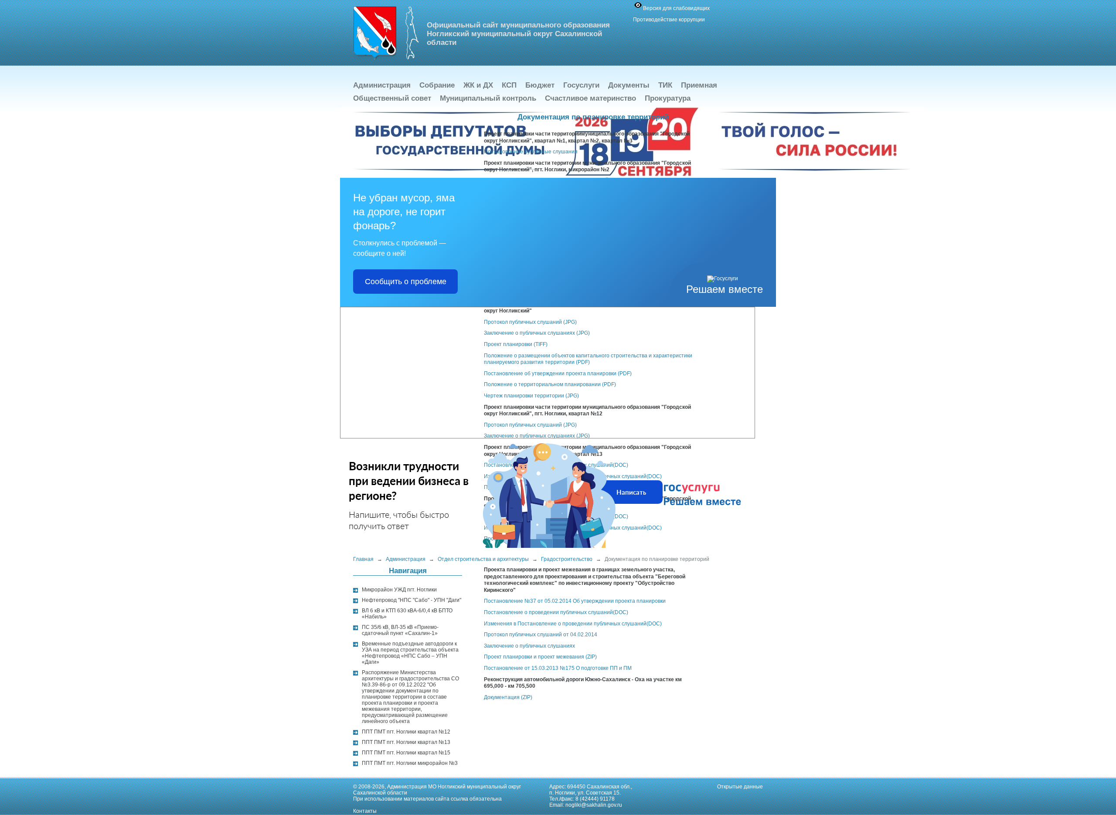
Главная (363, 559)
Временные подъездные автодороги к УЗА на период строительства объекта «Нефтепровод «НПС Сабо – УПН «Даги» (410, 653)
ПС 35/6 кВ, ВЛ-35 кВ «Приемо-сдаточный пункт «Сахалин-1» (400, 630)
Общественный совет (392, 98)
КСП (509, 85)
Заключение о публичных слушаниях (529, 646)
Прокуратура (668, 98)
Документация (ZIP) (508, 697)
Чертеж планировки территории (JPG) (531, 396)
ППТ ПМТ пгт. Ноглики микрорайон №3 (410, 763)
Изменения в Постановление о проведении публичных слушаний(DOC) (573, 624)
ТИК (665, 85)
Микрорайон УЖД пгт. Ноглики (399, 590)
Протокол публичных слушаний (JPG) (530, 322)
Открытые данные (740, 787)
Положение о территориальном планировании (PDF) (550, 384)
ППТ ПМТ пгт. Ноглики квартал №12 (406, 732)
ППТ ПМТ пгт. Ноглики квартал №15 (406, 753)
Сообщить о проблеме (405, 281)
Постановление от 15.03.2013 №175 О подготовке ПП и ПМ (558, 668)
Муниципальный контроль (488, 98)
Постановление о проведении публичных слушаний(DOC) (556, 612)
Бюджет (540, 85)
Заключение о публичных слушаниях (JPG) (537, 333)
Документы (629, 85)
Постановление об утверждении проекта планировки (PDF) (558, 373)
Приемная (699, 85)
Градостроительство (566, 559)
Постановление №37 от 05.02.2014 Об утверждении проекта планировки (575, 601)
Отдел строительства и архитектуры (483, 559)
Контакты (365, 811)
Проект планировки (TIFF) (516, 344)
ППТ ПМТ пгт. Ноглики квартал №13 (406, 742)
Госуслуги (581, 85)
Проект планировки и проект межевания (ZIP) (540, 657)
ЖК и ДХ (478, 85)
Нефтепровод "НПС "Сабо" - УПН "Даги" (411, 600)
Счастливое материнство (590, 98)
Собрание (437, 85)
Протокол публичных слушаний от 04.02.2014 (540, 635)
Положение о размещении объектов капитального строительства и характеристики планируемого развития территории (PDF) (588, 359)
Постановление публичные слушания (531, 152)
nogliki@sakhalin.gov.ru (593, 805)
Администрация (382, 85)
